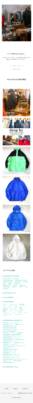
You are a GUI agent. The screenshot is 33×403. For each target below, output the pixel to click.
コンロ (10, 306)
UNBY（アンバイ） (20, 324)
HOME (6, 388)
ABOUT (15, 388)
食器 (21, 309)
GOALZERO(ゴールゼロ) (10, 326)
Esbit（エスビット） (8, 347)
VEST (4, 283)
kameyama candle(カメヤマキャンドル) (14, 346)
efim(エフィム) (7, 361)
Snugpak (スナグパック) (9, 351)
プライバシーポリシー (7, 393)
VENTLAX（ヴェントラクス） (11, 323)
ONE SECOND (17, 361)
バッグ (10, 311)
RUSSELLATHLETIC (21, 280)
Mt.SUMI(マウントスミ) (9, 352)
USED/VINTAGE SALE (9, 293)
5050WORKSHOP (8, 339)
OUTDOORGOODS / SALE (10, 367)
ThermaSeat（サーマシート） (11, 341)
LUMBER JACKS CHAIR (10, 349)
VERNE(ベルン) (7, 342)
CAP (26, 287)
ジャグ (15, 307)
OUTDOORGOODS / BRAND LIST (12, 320)
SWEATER (22, 285)
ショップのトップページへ (16, 65)
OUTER (26, 282)
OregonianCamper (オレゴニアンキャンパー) (15, 359)
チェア (5, 306)
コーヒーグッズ (14, 309)
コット (14, 312)
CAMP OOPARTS (8, 362)
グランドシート (7, 307)
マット (20, 312)
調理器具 (5, 309)
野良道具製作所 (16, 334)
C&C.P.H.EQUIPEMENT (9, 331)
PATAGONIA (17, 282)
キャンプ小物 (18, 311)
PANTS (21, 287)
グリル (16, 306)
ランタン (5, 304)
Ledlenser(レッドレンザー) (10, 329)
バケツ (25, 312)
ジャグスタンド (19, 314)
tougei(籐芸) (6, 334)
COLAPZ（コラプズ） (9, 332)
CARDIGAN (6, 287)
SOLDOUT (6, 288)
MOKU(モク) (20, 332)
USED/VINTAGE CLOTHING (11, 276)
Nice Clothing (7, 278)
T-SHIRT (16, 283)
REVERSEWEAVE (8, 280)
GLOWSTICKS (19, 339)
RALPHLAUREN (7, 282)
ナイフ (5, 316)
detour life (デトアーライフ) (11, 356)
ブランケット (6, 312)
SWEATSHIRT (7, 285)
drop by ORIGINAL (8, 297)
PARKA (15, 285)
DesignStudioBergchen (9, 328)
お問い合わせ (16, 69)
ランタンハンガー (7, 314)
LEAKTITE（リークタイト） (10, 344)
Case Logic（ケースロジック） (11, 357)
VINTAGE (15, 278)
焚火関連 (21, 304)
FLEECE (14, 287)
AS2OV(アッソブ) (8, 324)
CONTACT (25, 388)
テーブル (22, 306)
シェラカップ (13, 304)
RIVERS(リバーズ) (19, 342)
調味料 (5, 311)
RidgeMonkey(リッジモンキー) (11, 354)
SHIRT (10, 283)
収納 (20, 307)
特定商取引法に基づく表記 (25, 393)
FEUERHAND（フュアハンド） (11, 337)
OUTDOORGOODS (8, 301)
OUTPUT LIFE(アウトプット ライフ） (13, 336)
